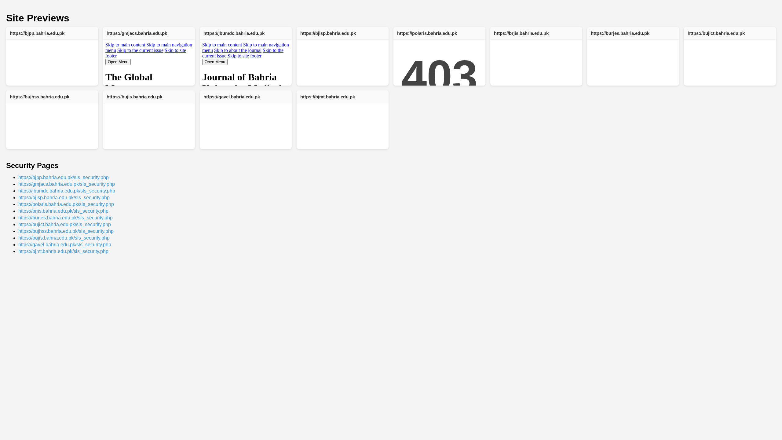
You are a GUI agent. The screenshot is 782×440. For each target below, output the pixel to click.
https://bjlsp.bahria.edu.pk (328, 33)
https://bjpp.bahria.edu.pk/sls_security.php (63, 177)
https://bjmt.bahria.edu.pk (327, 96)
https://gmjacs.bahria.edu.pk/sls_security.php (66, 184)
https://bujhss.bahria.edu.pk (39, 96)
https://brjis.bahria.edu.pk (521, 33)
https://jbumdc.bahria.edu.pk (234, 33)
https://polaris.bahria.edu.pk (427, 33)
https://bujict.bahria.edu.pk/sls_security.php (64, 224)
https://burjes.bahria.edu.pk (620, 33)
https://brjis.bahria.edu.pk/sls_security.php (63, 211)
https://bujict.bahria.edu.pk (716, 33)
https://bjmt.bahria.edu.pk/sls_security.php (63, 251)
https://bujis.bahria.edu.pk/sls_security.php (64, 237)
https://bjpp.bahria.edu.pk (37, 33)
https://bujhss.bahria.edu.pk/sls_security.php (66, 231)
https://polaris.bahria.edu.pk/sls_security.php (66, 204)
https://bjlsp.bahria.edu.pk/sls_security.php (64, 197)
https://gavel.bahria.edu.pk (231, 96)
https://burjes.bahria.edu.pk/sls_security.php (65, 217)
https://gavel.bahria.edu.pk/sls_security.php (64, 244)
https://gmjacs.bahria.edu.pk (137, 33)
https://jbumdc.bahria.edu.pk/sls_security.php (66, 190)
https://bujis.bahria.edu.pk (134, 96)
